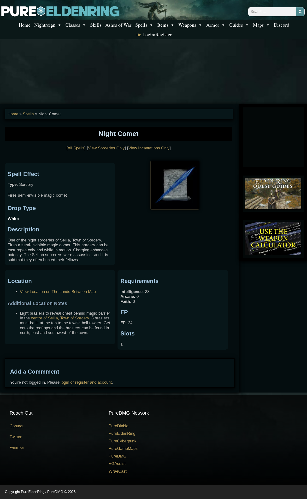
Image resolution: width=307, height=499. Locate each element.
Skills (95, 25)
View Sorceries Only (106, 148)
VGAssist (117, 463)
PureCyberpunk (122, 441)
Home (24, 25)
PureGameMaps (123, 448)
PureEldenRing (122, 433)
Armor (212, 25)
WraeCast (118, 471)
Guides (236, 25)
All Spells (76, 148)
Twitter (16, 437)
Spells (141, 25)
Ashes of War (118, 25)
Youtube (17, 448)
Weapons (187, 25)
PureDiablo (118, 426)
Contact (17, 426)
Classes (72, 25)
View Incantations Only (149, 148)
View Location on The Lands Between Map (58, 291)
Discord (281, 25)
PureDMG (117, 456)
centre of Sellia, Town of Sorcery (60, 318)
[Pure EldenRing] (60, 11)
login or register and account (86, 382)
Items (162, 25)
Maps (258, 25)
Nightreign (44, 25)
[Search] (300, 11)
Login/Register (157, 34)
